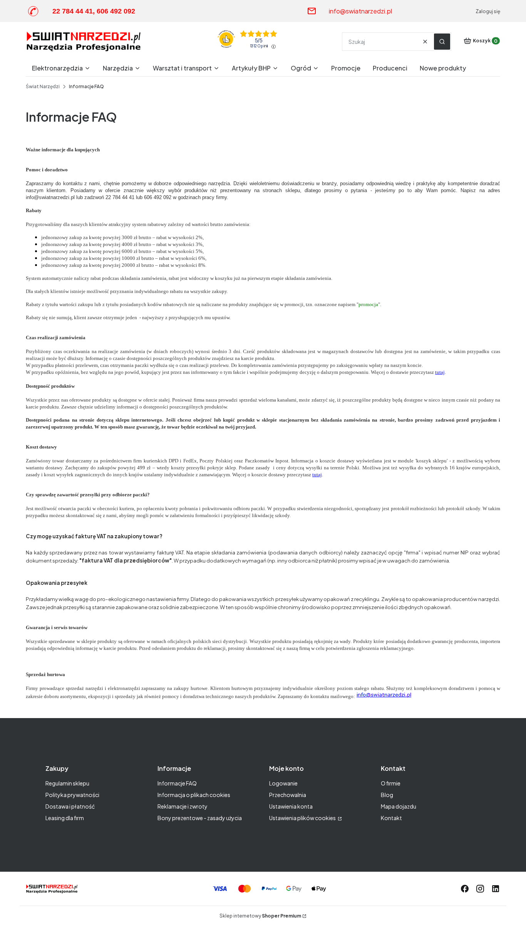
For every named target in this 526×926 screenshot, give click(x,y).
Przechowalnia (287, 794)
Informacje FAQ (177, 783)
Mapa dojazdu (398, 806)
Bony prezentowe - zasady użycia (199, 817)
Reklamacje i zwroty (182, 806)
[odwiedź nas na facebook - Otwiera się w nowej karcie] (464, 888)
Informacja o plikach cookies (193, 794)
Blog (387, 794)
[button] (442, 41)
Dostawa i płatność (70, 806)
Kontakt (391, 817)
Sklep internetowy (260, 916)
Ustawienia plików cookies (303, 817)
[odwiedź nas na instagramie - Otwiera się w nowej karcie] (480, 888)
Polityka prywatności (72, 794)
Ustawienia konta (291, 806)
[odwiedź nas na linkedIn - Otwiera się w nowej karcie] (495, 888)
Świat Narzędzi (43, 86)
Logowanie (283, 783)
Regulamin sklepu (67, 783)
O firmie (390, 783)
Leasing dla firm (64, 817)
